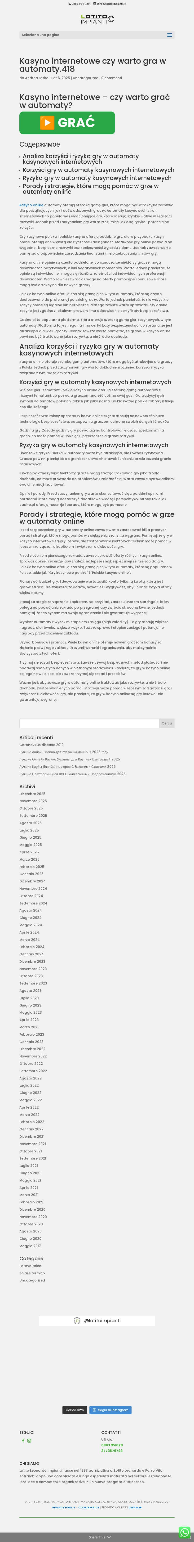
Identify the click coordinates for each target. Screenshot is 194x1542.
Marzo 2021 (29, 1194)
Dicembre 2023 (32, 961)
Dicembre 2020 (32, 1209)
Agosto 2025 (30, 823)
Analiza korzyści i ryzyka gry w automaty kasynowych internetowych (81, 159)
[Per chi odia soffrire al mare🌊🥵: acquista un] (136, 1368)
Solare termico (32, 1273)
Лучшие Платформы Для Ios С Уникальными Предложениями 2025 (72, 774)
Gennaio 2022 (31, 1129)
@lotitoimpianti (102, 1320)
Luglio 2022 (29, 1085)
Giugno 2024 (30, 917)
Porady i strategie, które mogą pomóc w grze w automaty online (91, 189)
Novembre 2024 (33, 888)
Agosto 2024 (30, 910)
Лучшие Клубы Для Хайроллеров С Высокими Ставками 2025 (67, 766)
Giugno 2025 (30, 837)
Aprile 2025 (29, 852)
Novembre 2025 (33, 801)
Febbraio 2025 (31, 866)
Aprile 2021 (28, 1187)
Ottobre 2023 (31, 976)
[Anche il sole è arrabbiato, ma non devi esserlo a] (136, 1391)
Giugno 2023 (30, 1005)
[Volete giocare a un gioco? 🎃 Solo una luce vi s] (57, 1345)
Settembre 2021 (32, 1158)
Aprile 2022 (29, 1107)
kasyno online (31, 205)
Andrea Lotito (36, 78)
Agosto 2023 (30, 990)
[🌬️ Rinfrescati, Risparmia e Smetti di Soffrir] (57, 1391)
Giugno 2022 (30, 1092)
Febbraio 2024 (31, 946)
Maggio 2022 (30, 1100)
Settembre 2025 (33, 815)
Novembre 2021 (32, 1144)
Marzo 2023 (29, 1027)
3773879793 (112, 1450)
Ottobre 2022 (31, 1063)
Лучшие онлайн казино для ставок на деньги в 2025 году (63, 752)
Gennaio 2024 (31, 954)
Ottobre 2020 (31, 1224)
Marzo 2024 (29, 939)
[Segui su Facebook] (23, 1440)
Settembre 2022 (33, 1071)
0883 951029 (112, 1445)
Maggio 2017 (30, 1246)
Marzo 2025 (29, 859)
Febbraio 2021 (31, 1202)
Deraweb (135, 1507)
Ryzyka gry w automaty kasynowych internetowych (97, 178)
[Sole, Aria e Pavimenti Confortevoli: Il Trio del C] (136, 1345)
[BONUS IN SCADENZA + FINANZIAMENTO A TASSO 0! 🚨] (96, 1345)
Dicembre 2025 (32, 793)
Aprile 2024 (29, 932)
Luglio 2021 (28, 1165)
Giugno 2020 (30, 1238)
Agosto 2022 (30, 1078)
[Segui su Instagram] (29, 1440)
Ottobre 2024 (31, 896)
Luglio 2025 (29, 830)
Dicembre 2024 (32, 881)
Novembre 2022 (33, 1056)
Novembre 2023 (33, 969)
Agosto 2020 (30, 1231)
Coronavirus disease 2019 (41, 744)
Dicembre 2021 (31, 1136)
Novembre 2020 (33, 1216)
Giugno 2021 (29, 1173)
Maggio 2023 (30, 1012)
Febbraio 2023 (31, 1034)
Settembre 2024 (33, 903)
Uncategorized (85, 78)
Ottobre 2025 (31, 808)
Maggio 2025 (30, 844)
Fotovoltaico (30, 1265)
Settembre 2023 (33, 983)
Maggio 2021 (30, 1180)
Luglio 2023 (29, 998)
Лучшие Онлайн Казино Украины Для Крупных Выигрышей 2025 (69, 759)
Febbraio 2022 (31, 1121)
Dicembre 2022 (32, 1049)
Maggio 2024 (30, 925)
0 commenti (111, 78)
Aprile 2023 (29, 1019)
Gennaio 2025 (31, 874)
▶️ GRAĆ (67, 123)
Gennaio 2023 (31, 1041)
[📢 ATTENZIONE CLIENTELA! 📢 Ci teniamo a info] (96, 1368)
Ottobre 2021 (30, 1151)
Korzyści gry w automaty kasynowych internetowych (99, 170)
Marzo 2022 (29, 1114)
